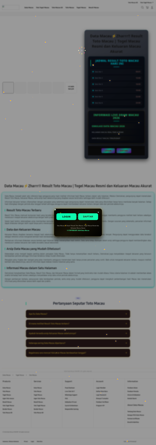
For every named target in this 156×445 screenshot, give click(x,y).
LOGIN (66, 216)
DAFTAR (88, 216)
